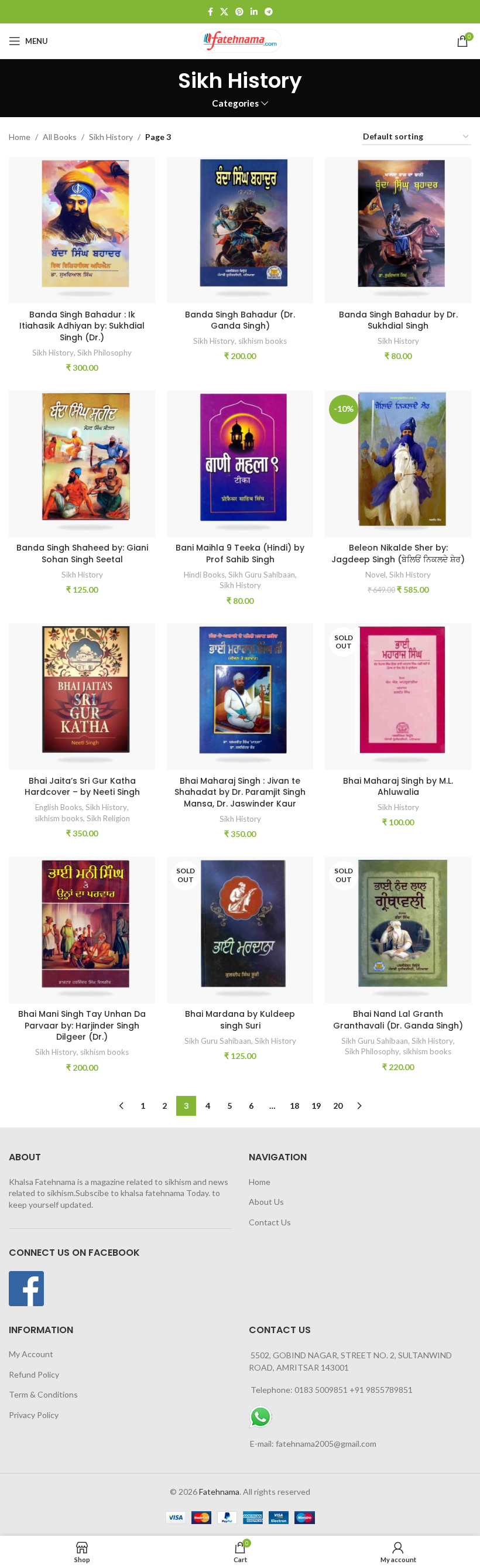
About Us (266, 1202)
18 (294, 1106)
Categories (235, 103)
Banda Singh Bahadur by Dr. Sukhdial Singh (398, 320)
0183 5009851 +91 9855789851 (353, 1390)
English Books (58, 807)
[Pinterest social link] (239, 12)
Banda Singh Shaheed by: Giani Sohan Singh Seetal (82, 553)
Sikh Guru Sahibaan (261, 574)
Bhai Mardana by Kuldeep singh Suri (240, 1019)
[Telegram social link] (268, 12)
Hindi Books (204, 574)
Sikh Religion (108, 818)
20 (337, 1106)
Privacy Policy (34, 1415)
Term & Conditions (43, 1394)
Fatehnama (219, 1492)
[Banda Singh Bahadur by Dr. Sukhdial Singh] (398, 230)
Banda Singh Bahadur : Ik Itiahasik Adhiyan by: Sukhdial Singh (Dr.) (82, 326)
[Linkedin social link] (254, 12)
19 (316, 1106)
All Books (60, 137)
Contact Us (270, 1222)
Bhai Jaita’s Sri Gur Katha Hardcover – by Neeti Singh (82, 786)
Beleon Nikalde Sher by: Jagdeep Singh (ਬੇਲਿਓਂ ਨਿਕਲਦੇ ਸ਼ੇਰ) (398, 553)
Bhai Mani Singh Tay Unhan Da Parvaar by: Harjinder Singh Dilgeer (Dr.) (82, 1025)
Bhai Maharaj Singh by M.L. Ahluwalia (398, 786)
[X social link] (224, 12)
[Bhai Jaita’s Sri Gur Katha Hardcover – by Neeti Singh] (82, 696)
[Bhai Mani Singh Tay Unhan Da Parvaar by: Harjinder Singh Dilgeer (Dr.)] (82, 930)
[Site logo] (240, 40)
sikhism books (262, 341)
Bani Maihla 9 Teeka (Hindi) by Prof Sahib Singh (240, 553)
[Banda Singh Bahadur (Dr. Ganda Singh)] (240, 230)
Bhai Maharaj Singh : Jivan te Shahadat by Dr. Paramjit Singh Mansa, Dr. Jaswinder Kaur (240, 792)
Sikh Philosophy (104, 352)
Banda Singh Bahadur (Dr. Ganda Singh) (240, 320)
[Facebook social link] (210, 12)
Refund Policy (34, 1374)
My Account (31, 1354)
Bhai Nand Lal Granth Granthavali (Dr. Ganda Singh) (398, 1019)
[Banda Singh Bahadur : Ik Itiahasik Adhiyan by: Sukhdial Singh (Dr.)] (82, 230)
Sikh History (111, 137)
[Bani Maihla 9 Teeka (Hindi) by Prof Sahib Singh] (240, 464)
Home (19, 137)
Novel (375, 574)
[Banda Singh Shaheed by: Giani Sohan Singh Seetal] (82, 464)
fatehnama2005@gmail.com (326, 1444)
